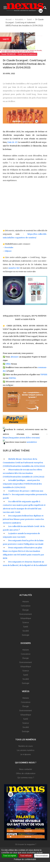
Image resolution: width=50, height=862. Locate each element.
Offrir (8, 364)
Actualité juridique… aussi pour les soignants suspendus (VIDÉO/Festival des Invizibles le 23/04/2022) (22, 484)
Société (26, 631)
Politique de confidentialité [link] (25, 859)
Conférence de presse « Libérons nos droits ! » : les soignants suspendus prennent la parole (25, 494)
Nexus (25, 8)
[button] (5, 7)
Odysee (8, 251)
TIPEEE (43, 374)
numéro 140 (14, 268)
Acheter (28, 836)
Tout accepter (9, 855)
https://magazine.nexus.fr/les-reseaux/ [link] (21, 438)
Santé (29, 19)
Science (25, 622)
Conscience (25, 606)
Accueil (9, 19)
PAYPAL (12, 378)
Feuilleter (28, 831)
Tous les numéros (25, 739)
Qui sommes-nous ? (25, 762)
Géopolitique (25, 618)
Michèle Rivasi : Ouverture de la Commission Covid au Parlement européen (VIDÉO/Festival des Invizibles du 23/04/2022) (24, 462)
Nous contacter (25, 769)
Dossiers (26, 643)
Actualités (19, 19)
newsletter (32, 442)
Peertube (9, 247)
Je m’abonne (26, 754)
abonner (15, 357)
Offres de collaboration (25, 773)
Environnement (25, 614)
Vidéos (25, 691)
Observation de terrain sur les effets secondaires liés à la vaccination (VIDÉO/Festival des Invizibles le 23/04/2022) (23, 473)
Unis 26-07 (12, 142)
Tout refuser (26, 855)
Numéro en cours (25, 746)
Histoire (25, 601)
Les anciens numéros (25, 750)
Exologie (25, 635)
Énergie (26, 610)
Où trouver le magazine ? (25, 844)
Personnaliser (42, 855)
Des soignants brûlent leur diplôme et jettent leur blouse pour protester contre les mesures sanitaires (23, 519)
